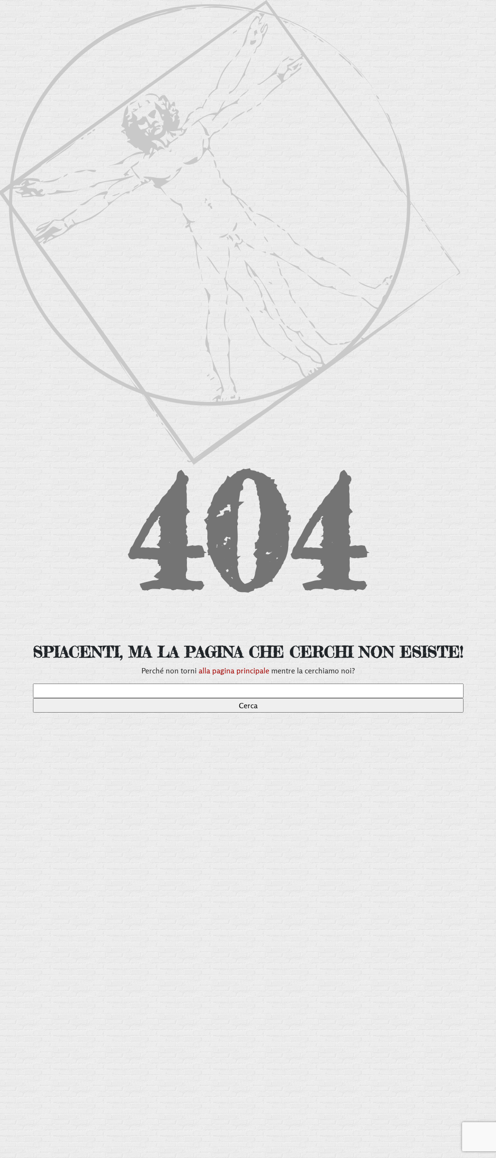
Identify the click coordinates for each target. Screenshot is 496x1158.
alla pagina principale (234, 670)
